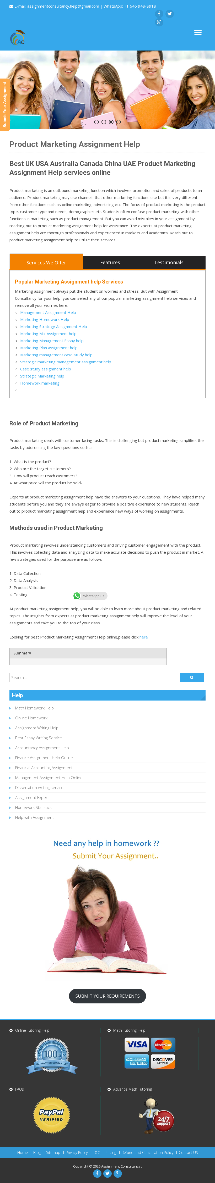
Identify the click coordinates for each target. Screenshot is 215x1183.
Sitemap (53, 1152)
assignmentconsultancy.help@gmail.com (63, 6)
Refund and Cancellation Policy (147, 1152)
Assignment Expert (32, 797)
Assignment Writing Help (36, 727)
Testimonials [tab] (169, 262)
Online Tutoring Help (32, 1030)
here (143, 637)
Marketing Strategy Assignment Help (53, 326)
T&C (96, 1152)
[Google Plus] (159, 22)
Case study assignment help (45, 368)
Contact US (188, 1152)
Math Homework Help (34, 707)
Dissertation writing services (40, 787)
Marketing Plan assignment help (49, 347)
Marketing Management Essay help (52, 340)
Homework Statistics (33, 807)
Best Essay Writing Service (38, 737)
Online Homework (31, 717)
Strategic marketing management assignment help (65, 361)
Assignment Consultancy (121, 1166)
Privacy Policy (77, 1152)
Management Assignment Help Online (49, 777)
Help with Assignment (34, 817)
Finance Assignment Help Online (44, 757)
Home (22, 1152)
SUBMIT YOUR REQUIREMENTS (108, 996)
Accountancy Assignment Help (42, 747)
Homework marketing (40, 383)
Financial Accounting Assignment (44, 767)
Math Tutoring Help (129, 1030)
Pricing (110, 1152)
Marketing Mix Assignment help (48, 333)
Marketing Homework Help (44, 319)
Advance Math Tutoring (132, 1089)
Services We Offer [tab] (46, 262)
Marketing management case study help (56, 354)
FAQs (19, 1089)
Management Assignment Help (48, 312)
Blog (37, 1152)
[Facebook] (159, 14)
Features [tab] (110, 262)
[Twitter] (169, 14)
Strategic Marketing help (42, 376)
